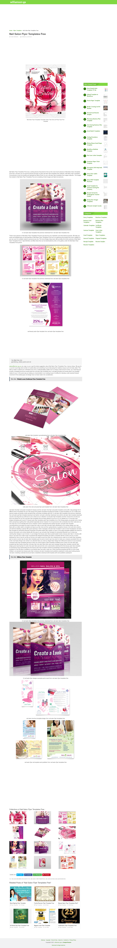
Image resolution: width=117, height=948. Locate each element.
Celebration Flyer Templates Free (67, 925)
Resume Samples (100, 241)
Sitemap (43, 940)
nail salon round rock (60, 879)
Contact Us (66, 940)
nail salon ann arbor (16, 879)
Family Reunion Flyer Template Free (44, 903)
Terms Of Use (54, 940)
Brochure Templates (101, 217)
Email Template (88, 235)
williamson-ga (18, 2)
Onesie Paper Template (93, 100)
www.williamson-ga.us (15, 366)
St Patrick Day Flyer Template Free (19, 925)
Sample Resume (67, 942)
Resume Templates (89, 245)
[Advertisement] (58, 18)
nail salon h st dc (26, 879)
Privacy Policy (72, 940)
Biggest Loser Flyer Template (42, 925)
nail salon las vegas (50, 879)
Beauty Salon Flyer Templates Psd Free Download (72, 903)
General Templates (89, 238)
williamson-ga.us (58, 942)
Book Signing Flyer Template (18, 903)
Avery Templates (88, 217)
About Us (60, 940)
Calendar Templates (89, 225)
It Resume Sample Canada (94, 206)
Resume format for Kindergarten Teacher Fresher (93, 194)
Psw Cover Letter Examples (94, 155)
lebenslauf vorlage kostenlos (58, 945)
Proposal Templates (101, 238)
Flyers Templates (14, 36)
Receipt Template (88, 241)
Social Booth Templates (93, 131)
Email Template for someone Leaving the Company (93, 187)
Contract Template (89, 230)
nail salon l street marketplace (38, 879)
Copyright (48, 940)
